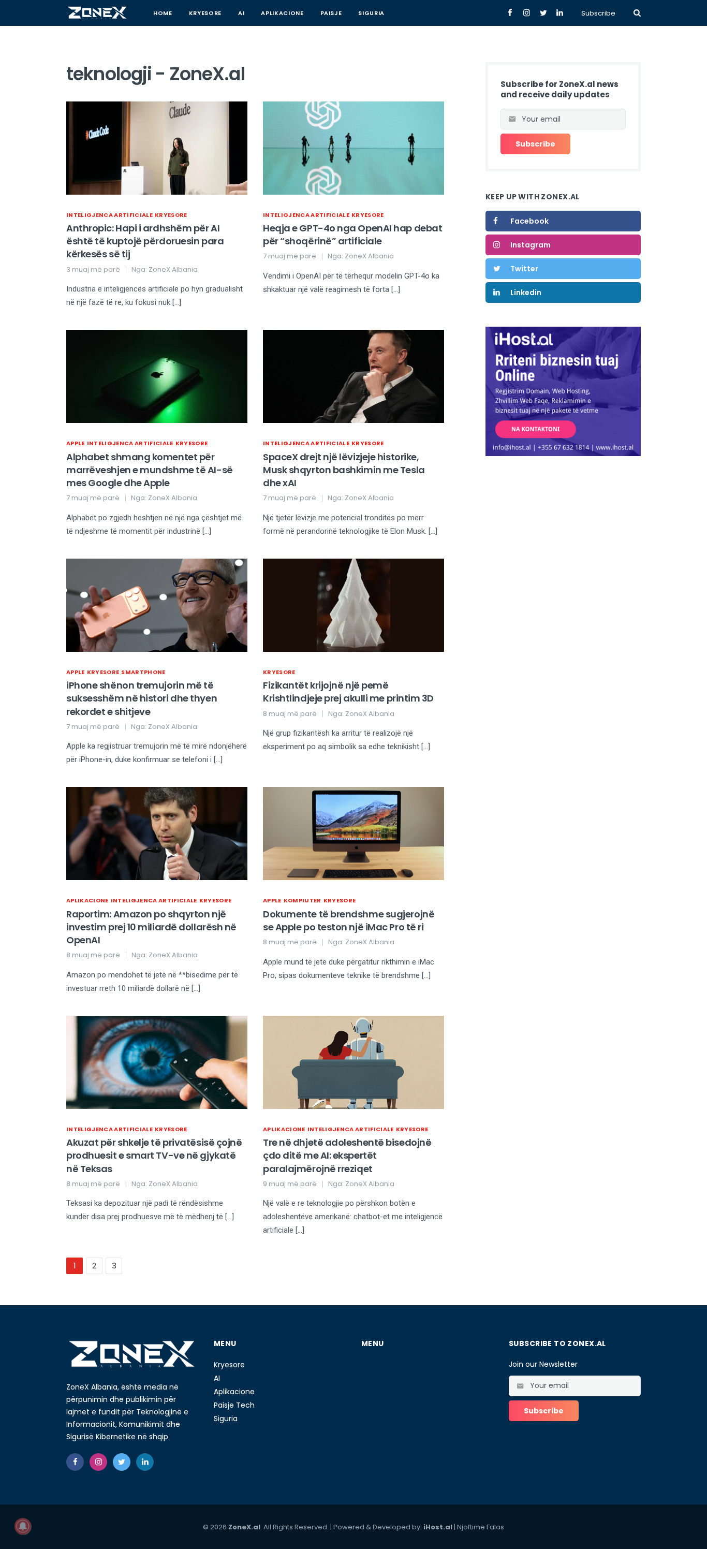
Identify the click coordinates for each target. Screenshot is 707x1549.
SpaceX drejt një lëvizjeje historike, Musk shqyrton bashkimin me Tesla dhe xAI (344, 469)
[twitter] (121, 1462)
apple (75, 443)
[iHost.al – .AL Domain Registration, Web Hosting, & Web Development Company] (563, 391)
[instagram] (98, 1462)
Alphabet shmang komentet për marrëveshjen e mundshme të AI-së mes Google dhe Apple (149, 469)
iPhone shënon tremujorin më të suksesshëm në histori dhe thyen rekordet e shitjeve (141, 698)
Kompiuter (302, 900)
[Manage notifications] (22, 1526)
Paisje (331, 13)
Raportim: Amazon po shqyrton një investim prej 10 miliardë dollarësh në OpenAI (151, 927)
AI (241, 13)
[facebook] (75, 1462)
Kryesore (205, 13)
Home (162, 13)
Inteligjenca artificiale (109, 215)
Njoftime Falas (480, 1527)
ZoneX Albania (173, 269)
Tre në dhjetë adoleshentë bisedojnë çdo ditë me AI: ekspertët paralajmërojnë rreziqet (347, 1155)
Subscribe (598, 13)
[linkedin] (145, 1462)
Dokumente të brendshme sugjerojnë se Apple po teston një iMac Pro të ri (348, 920)
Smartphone (143, 672)
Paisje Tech (234, 1405)
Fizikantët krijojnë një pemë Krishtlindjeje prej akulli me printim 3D (348, 692)
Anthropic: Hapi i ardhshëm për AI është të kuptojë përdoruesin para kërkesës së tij (145, 241)
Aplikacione (282, 13)
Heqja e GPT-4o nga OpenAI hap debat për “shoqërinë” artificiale (352, 234)
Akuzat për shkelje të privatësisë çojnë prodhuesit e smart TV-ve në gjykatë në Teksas (154, 1155)
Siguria (371, 13)
